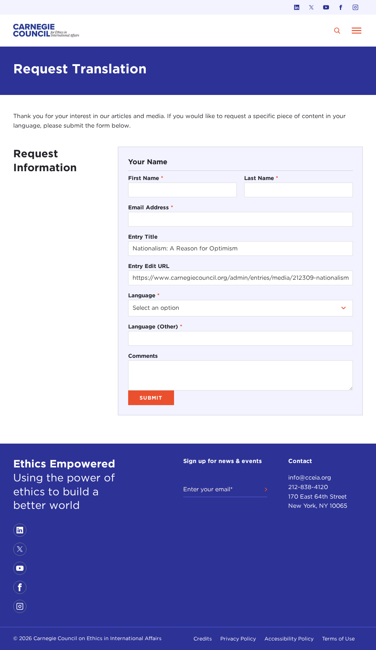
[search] (337, 31)
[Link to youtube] (326, 7)
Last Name (261, 178)
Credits (203, 639)
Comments (143, 355)
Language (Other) (155, 326)
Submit (151, 398)
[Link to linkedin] (296, 7)
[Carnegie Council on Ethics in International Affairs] (46, 30)
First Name (145, 178)
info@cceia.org (309, 477)
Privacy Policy (238, 639)
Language (144, 295)
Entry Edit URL (148, 265)
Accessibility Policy (289, 639)
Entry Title (143, 236)
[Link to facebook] (340, 7)
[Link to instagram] (355, 7)
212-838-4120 (308, 487)
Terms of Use (338, 639)
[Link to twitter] (311, 7)
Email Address (150, 207)
